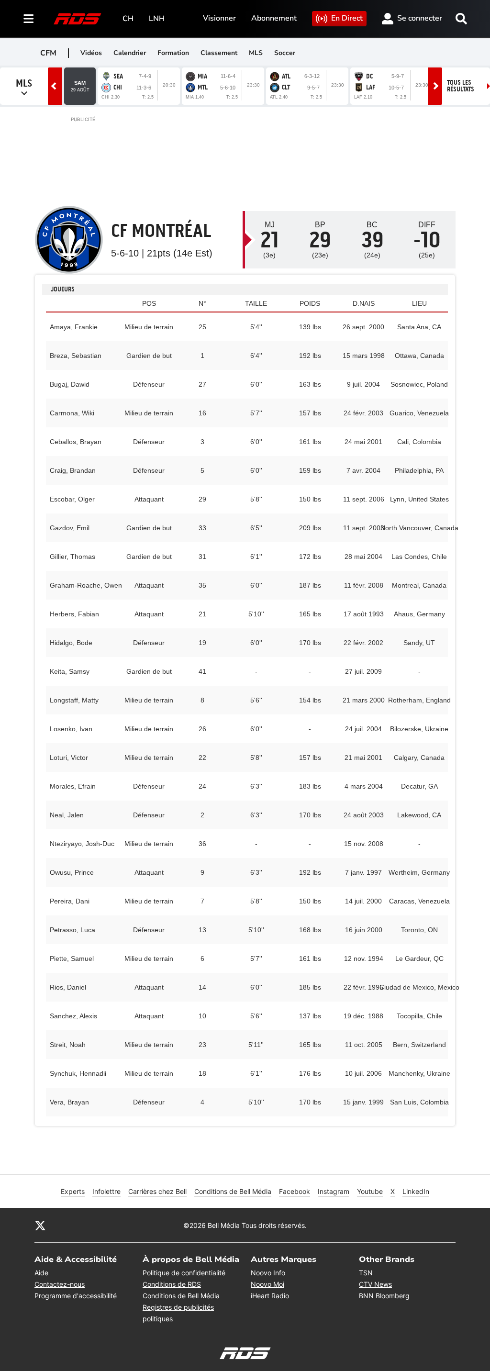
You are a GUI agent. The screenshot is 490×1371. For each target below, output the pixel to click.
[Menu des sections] (28, 18)
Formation (173, 52)
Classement (218, 52)
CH (128, 18)
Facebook (294, 1191)
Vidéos (91, 52)
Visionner (219, 18)
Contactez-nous (59, 1284)
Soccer (284, 52)
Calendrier (129, 52)
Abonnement (274, 18)
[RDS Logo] (77, 18)
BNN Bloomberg (384, 1296)
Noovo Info (268, 1273)
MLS (256, 52)
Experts (73, 1191)
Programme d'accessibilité (75, 1296)
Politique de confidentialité (184, 1273)
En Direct (347, 18)
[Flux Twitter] (40, 1225)
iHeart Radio (270, 1296)
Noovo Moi (267, 1284)
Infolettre (106, 1191)
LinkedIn (415, 1191)
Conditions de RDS (172, 1284)
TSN (366, 1273)
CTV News (375, 1284)
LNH (157, 18)
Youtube (370, 1191)
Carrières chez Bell (157, 1191)
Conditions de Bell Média (232, 1191)
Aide (41, 1273)
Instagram (333, 1191)
